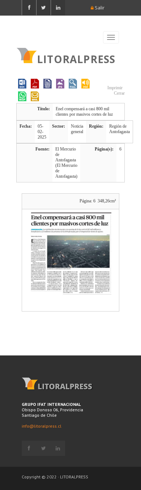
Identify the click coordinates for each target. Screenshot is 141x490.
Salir (99, 7)
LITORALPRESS (76, 58)
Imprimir (114, 87)
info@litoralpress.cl (41, 426)
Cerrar (119, 93)
